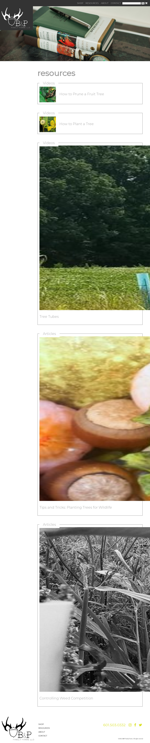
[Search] (143, 3)
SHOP (80, 3)
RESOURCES (92, 3)
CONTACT (116, 3)
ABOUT (104, 3)
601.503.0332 (114, 725)
